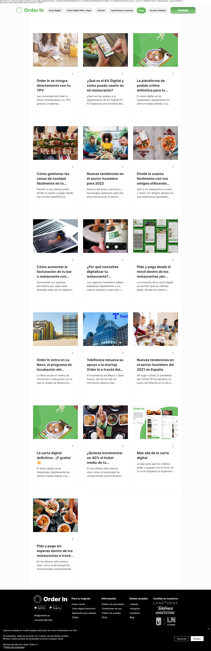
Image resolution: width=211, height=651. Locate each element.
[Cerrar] (208, 629)
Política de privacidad (14, 647)
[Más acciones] (74, 74)
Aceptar (197, 638)
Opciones (181, 638)
